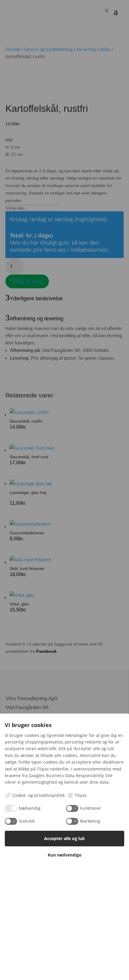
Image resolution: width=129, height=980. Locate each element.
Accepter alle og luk (64, 838)
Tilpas (81, 795)
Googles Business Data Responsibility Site (70, 775)
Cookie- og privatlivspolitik (38, 795)
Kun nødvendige (64, 855)
